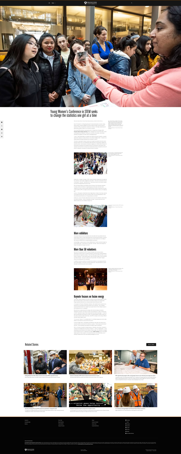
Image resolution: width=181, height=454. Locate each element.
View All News (151, 344)
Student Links (94, 423)
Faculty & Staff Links (95, 425)
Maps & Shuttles (61, 422)
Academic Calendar (95, 422)
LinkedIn (128, 427)
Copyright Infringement (149, 450)
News (53, 3)
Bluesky (128, 431)
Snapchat (128, 425)
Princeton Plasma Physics (81, 131)
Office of (96, 331)
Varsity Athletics (60, 423)
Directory (26, 423)
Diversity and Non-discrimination (29, 440)
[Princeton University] (29, 450)
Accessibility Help (27, 422)
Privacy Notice (154, 450)
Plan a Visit (60, 420)
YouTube (128, 429)
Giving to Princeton (61, 425)
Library (93, 420)
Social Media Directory (130, 433)
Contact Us (26, 420)
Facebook (128, 420)
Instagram (128, 423)
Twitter (128, 422)
